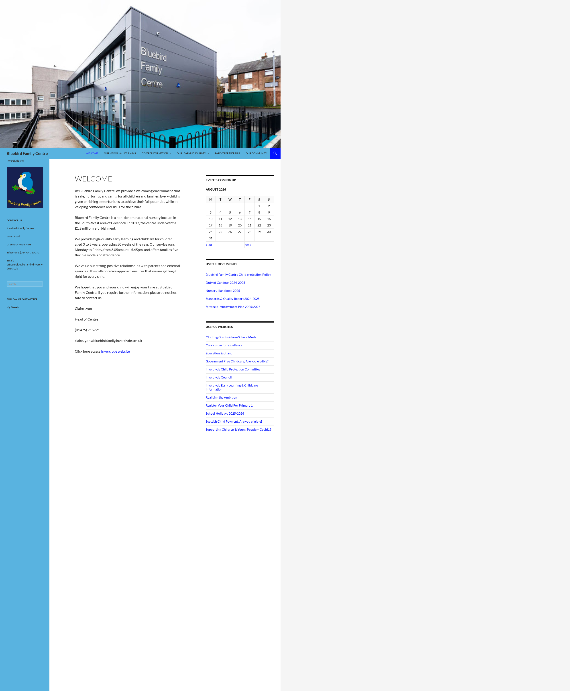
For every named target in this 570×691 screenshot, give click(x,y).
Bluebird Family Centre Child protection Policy (238, 274)
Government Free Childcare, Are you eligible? (237, 361)
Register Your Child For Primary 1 (229, 405)
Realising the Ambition (221, 397)
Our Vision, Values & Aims (120, 153)
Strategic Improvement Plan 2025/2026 (233, 306)
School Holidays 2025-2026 (225, 413)
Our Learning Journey (191, 153)
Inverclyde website (115, 351)
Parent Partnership (227, 153)
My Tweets (13, 307)
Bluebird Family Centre (27, 153)
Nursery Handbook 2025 (223, 290)
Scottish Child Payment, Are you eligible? (234, 421)
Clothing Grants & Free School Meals (231, 337)
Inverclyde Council (219, 377)
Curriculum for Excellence (224, 345)
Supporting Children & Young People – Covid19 (238, 429)
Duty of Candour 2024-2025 (225, 282)
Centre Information (155, 153)
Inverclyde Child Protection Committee (233, 369)
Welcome (92, 153)
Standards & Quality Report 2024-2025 (233, 298)
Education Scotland (219, 353)
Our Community (256, 153)
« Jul (209, 245)
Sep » (248, 245)
